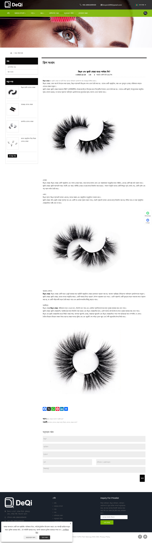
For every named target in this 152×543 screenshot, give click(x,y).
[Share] (66, 409)
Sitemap (89, 537)
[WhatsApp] (53, 409)
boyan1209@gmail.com (112, 5)
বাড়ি (8, 13)
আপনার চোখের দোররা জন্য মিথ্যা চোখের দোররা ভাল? (62, 422)
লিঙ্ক (83, 537)
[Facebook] (45, 409)
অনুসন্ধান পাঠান (69, 13)
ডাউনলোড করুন (54, 13)
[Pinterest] (57, 409)
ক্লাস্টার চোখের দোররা (27, 121)
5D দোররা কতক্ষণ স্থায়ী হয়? (55, 419)
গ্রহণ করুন (45, 537)
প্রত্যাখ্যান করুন (30, 537)
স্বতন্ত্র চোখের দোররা (27, 104)
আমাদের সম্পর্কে (19, 13)
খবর (41, 13)
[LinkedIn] (62, 409)
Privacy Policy (105, 537)
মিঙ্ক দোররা (46, 81)
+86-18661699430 (89, 5)
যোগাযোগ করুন (83, 13)
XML (97, 537)
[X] (49, 409)
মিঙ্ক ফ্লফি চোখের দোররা (28, 87)
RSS (93, 537)
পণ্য (32, 13)
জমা (142, 478)
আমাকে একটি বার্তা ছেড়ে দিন (104, 75)
